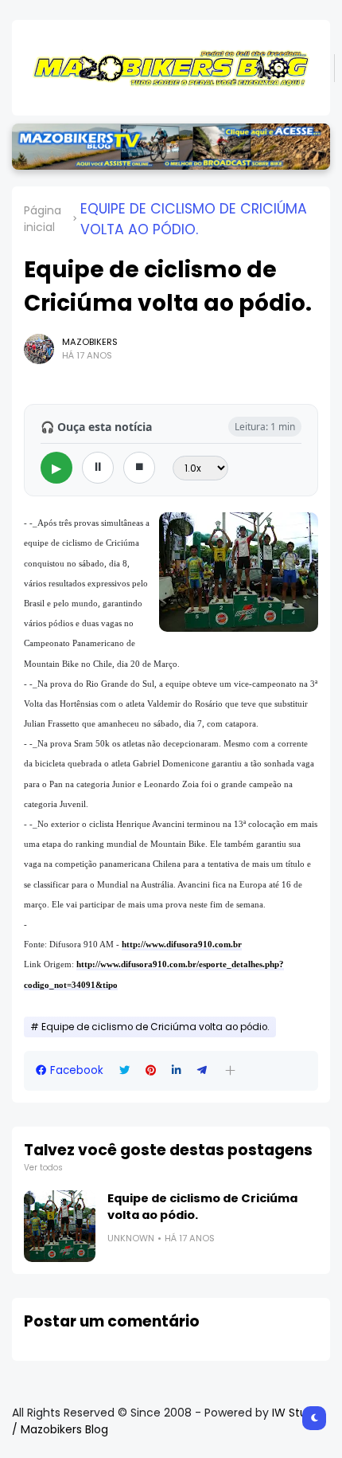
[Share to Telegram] (202, 1070)
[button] (230, 1070)
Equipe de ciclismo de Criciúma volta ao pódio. (193, 219)
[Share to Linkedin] (176, 1070)
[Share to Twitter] (124, 1070)
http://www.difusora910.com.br (182, 944)
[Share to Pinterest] (151, 1070)
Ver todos (43, 1168)
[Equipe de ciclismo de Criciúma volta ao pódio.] (59, 1226)
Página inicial (42, 218)
